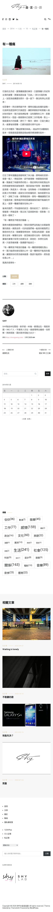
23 (39, 408)
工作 (13, 284)
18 (5, 408)
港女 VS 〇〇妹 (45, 351)
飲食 (9, 572)
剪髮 (4, 783)
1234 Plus (8, 830)
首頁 (6, 806)
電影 (28, 565)
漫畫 (7, 543)
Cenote (5, 908)
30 (39, 413)
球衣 (39, 543)
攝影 (42, 528)
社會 (41, 550)
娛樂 (35, 519)
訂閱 (47, 853)
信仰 (9, 519)
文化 (23, 535)
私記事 (4, 80)
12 (11, 404)
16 (39, 404)
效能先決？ (8, 736)
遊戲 (39, 557)
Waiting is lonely (10, 649)
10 (46, 400)
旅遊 (38, 535)
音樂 (30, 284)
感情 (22, 284)
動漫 (22, 519)
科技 (7, 557)
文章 (6, 810)
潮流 (18, 542)
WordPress (34, 908)
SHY (4, 83)
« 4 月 (24, 419)
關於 (6, 814)
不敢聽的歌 (8, 697)
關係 (12, 565)
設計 (28, 557)
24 (46, 408)
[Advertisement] (26, 477)
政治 (8, 535)
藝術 (18, 558)
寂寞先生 (8, 351)
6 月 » (29, 419)
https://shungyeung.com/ (14, 337)
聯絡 (6, 818)
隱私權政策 (8, 822)
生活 (21, 549)
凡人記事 (7, 834)
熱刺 (29, 543)
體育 (23, 572)
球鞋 (6, 551)
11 (5, 404)
